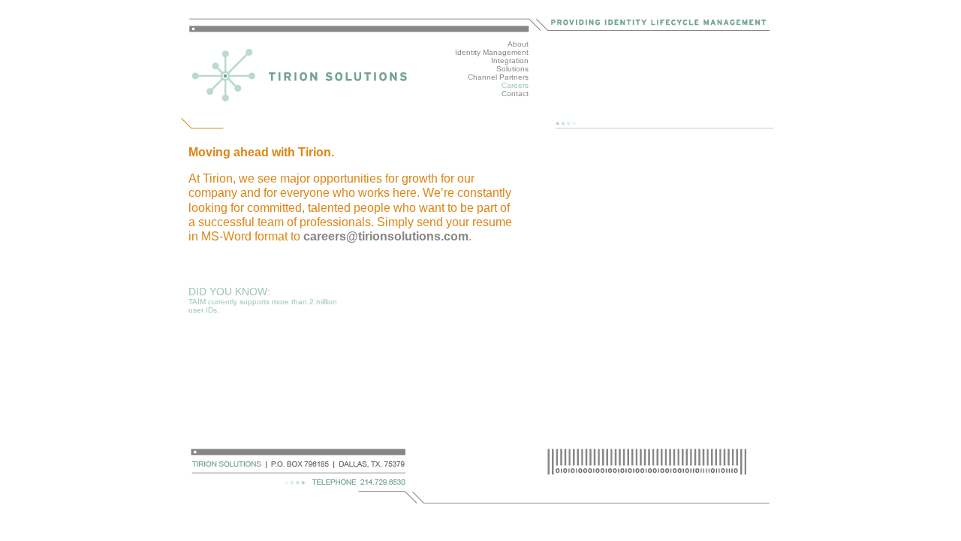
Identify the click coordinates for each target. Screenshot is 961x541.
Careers (515, 85)
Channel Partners (498, 77)
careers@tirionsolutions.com (385, 236)
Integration (510, 60)
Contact (515, 93)
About (518, 44)
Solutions (512, 69)
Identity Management (492, 52)
